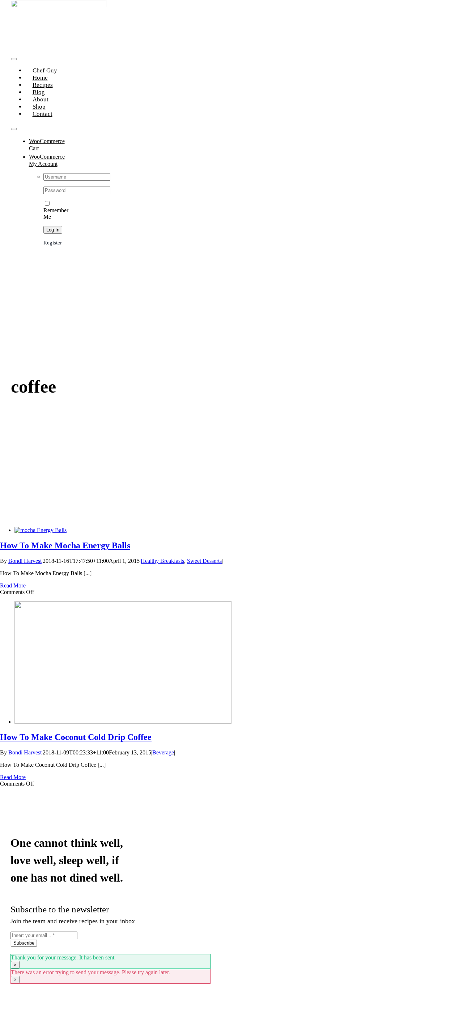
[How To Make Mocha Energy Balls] (40, 530)
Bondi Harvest (25, 561)
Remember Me (55, 213)
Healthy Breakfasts (162, 561)
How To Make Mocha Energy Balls (65, 545)
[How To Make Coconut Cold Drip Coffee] (123, 722)
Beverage (163, 752)
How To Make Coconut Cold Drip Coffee (76, 737)
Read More (13, 585)
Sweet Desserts (204, 561)
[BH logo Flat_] (58, 5)
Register (52, 243)
